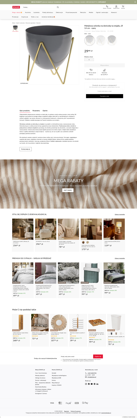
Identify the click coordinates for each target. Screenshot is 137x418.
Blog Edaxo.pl (55, 382)
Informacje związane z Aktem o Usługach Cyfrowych (43, 390)
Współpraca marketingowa (59, 375)
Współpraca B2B (56, 378)
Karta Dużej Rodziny (40, 387)
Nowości (114, 12)
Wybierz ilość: (88, 57)
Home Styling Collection (98, 31)
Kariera (54, 380)
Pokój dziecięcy (47, 12)
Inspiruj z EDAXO (56, 385)
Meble (91, 12)
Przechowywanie (71, 12)
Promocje (15, 17)
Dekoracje (59, 12)
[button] (16, 335)
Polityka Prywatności (76, 411)
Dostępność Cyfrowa (41, 393)
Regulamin (66, 411)
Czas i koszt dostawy (41, 373)
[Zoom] (49, 54)
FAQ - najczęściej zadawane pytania (42, 383)
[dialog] (128, 417)
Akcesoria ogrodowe (30, 23)
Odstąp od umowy (40, 378)
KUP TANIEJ (68, 190)
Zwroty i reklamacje (40, 380)
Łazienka (36, 12)
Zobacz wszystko (120, 214)
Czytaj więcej (25, 149)
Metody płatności (40, 375)
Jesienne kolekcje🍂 (48, 17)
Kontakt (54, 373)
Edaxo (13, 23)
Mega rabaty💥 (17, 12)
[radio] (89, 40)
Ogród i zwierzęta (102, 12)
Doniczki (38, 23)
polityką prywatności (89, 360)
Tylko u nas (35, 17)
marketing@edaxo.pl (106, 412)
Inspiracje (24, 17)
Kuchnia (28, 12)
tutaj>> (113, 79)
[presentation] (123, 333)
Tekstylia (83, 12)
